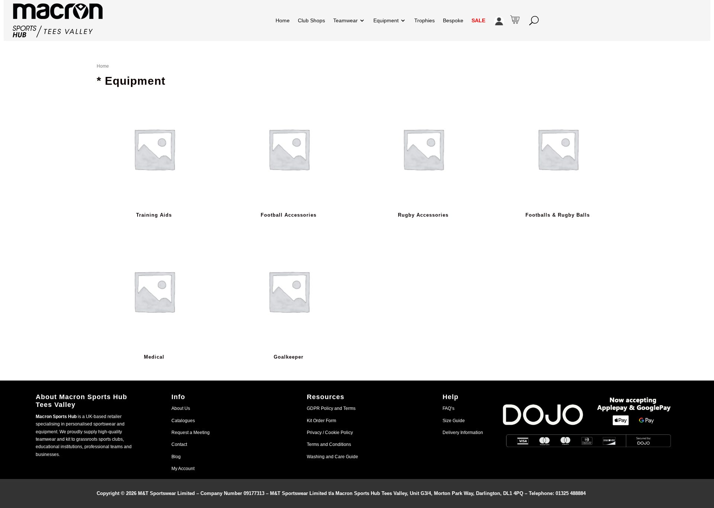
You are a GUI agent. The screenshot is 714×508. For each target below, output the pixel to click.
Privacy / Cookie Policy (330, 432)
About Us (180, 408)
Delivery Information (463, 432)
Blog (176, 456)
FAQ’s (448, 408)
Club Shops (311, 20)
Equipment (386, 20)
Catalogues (183, 420)
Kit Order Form (321, 420)
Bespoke (453, 20)
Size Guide (454, 420)
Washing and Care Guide (332, 456)
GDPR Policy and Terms (331, 408)
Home (283, 20)
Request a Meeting (190, 432)
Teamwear (345, 20)
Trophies (424, 20)
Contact (179, 444)
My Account (182, 468)
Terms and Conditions (329, 444)
